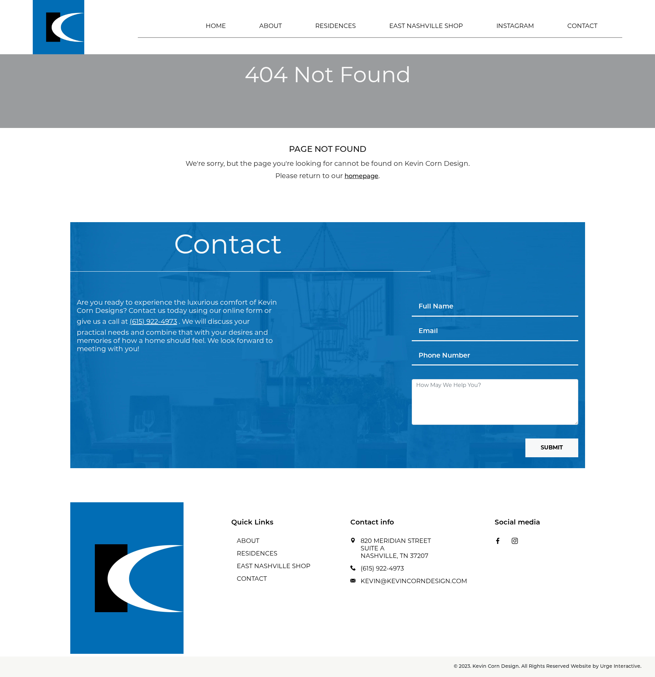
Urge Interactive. (620, 666)
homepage (361, 177)
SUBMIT (552, 448)
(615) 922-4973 (153, 322)
